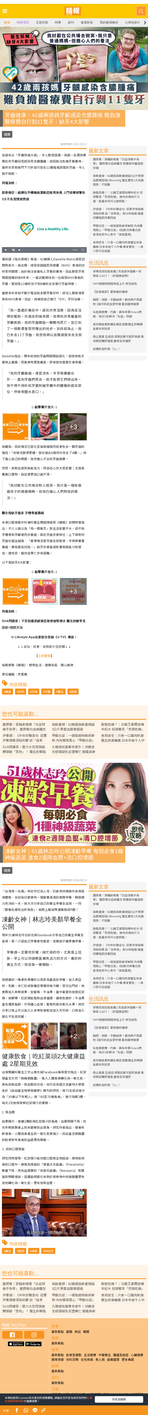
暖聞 (86, 1331)
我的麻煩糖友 (109, 22)
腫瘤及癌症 (121, 1355)
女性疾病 (87, 1359)
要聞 (69, 1331)
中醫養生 (104, 1355)
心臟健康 (137, 1355)
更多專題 (128, 1359)
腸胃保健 (57, 1359)
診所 (21, 692)
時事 (58, 22)
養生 (8, 1251)
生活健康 (90, 1355)
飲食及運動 (74, 1355)
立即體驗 (44, 655)
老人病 (100, 1359)
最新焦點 (57, 1331)
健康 (7, 22)
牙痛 (34, 692)
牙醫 (47, 692)
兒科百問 (72, 1359)
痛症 (8, 692)
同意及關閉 (119, 1399)
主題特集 (42, 22)
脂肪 (21, 1251)
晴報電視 (23, 22)
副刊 (71, 22)
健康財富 (87, 22)
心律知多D (132, 22)
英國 (74, 692)
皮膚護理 (113, 1359)
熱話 (78, 1331)
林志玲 (49, 1251)
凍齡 (34, 1251)
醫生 (61, 692)
